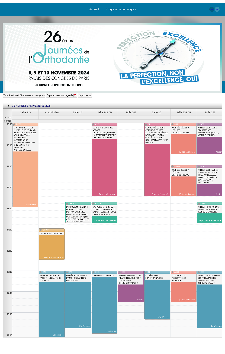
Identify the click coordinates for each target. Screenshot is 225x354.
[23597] (93, 272)
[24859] (198, 203)
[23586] (93, 124)
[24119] (198, 124)
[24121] (119, 272)
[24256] (93, 203)
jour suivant (9, 105)
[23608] (40, 230)
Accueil (94, 9)
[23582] (198, 272)
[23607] (172, 272)
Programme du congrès (121, 9)
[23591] (172, 124)
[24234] (40, 272)
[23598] (67, 272)
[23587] (146, 272)
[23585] (146, 124)
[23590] (172, 166)
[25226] (67, 203)
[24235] (198, 166)
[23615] (14, 124)
